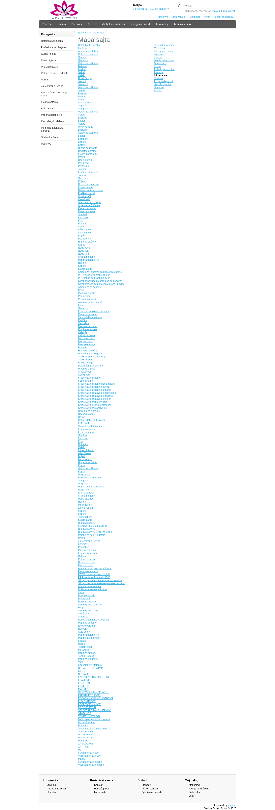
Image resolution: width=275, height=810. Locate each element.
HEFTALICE (84, 674)
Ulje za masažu (86, 529)
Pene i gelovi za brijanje (91, 486)
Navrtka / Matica (87, 737)
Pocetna (47, 24)
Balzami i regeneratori (90, 477)
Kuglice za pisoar (87, 329)
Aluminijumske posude (90, 302)
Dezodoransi (85, 238)
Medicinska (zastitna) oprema (94, 719)
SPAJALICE (84, 713)
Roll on (82, 262)
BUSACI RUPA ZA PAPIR (91, 668)
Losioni (82, 69)
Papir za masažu (87, 653)
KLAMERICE (85, 680)
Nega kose (84, 247)
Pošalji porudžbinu (224, 17)
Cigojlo (232, 805)
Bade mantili (85, 160)
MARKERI (83, 689)
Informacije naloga (164, 51)
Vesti (191, 795)
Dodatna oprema (87, 151)
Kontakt (158, 90)
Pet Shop (46, 143)
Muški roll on (85, 504)
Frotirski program (87, 154)
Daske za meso (86, 338)
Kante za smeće (87, 208)
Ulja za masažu (49, 66)
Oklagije (82, 332)
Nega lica (83, 250)
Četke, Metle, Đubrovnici (91, 420)
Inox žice (83, 217)
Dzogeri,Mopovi (86, 414)
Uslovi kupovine (163, 84)
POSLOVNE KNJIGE (89, 704)
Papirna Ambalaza (88, 571)
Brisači (82, 417)
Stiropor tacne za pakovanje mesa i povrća (101, 284)
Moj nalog (195, 17)
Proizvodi (76, 24)
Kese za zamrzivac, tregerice (94, 311)
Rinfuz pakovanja (87, 148)
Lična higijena (49, 60)
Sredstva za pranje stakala (92, 402)
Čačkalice (83, 323)
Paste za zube (86, 498)
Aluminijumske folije (89, 610)
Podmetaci (84, 296)
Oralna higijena (86, 256)
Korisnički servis (183, 24)
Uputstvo (92, 24)
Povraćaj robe (102, 788)
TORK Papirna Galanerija (92, 356)
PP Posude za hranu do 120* (94, 278)
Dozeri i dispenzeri (88, 184)
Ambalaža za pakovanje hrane (95, 568)
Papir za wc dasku (88, 659)
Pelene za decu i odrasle (54, 73)
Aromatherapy (86, 102)
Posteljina (83, 166)
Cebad (82, 181)
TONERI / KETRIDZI (89, 716)
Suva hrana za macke (90, 761)
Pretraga (158, 72)
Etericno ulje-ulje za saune (92, 526)
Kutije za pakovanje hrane (92, 589)
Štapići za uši (85, 269)
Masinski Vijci (85, 734)
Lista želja (194, 792)
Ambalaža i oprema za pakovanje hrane (100, 272)
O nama (61, 24)
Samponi (83, 138)
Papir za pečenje (87, 314)
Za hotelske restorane (90, 317)
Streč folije (84, 613)
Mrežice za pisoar (87, 326)
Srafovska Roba (50, 137)
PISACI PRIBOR (87, 701)
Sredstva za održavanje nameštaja (97, 392)
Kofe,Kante (84, 423)
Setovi (81, 72)
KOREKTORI (85, 683)
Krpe (80, 220)
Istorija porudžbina (164, 60)
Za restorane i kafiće (52, 86)
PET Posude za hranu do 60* (94, 275)
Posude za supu (87, 299)
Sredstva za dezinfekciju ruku (94, 728)
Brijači (81, 235)
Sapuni (82, 57)
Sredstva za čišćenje (89, 202)
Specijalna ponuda (140, 24)
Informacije (162, 24)
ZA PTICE (83, 746)
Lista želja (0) (179, 17)
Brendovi (146, 785)
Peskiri (45, 79)
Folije (81, 305)
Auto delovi (47, 108)
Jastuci (82, 169)
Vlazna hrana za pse (89, 755)
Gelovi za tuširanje (88, 63)
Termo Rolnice (86, 656)
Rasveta (82, 347)
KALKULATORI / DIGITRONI (93, 677)
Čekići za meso (86, 335)
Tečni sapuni (85, 516)
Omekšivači (84, 196)
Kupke (81, 244)
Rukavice (83, 223)
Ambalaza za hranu (113, 24)
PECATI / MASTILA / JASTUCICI (95, 698)
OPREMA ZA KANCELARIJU (93, 692)
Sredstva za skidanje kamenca (95, 405)
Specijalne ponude (164, 45)
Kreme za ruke (86, 492)
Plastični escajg (86, 293)
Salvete (82, 640)
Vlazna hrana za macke (91, 764)
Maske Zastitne (86, 722)
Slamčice (83, 308)
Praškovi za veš (86, 193)
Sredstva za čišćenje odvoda (94, 386)
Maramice (83, 650)
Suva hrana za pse (88, 752)
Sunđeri (82, 214)
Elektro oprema (49, 102)
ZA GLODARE (85, 743)
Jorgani (82, 175)
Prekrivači (83, 163)
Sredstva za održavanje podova (95, 396)
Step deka (83, 178)
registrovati (229, 11)
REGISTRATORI (87, 707)
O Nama (158, 78)
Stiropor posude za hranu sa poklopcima (100, 281)
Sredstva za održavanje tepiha (94, 399)
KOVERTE (84, 686)
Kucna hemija (48, 53)
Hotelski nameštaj (88, 350)
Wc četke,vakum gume (90, 426)
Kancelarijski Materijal (53, 121)
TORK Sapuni (85, 359)
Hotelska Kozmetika (52, 41)
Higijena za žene (87, 241)
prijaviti (216, 11)
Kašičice (82, 320)
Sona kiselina (85, 380)
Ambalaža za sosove (89, 287)
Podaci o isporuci (163, 81)
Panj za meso (85, 341)
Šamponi (83, 60)
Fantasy (82, 48)
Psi (80, 749)
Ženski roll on (85, 507)
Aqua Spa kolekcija (88, 51)
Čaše (81, 290)
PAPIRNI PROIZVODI (89, 695)
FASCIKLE (84, 671)
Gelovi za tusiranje (88, 54)
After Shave (84, 232)
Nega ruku (84, 253)
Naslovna (163, 17)
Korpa (207, 17)
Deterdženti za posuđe (90, 190)
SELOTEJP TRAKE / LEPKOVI (94, 710)
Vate (80, 662)
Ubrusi (81, 643)
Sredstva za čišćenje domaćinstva (96, 383)
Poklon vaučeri (150, 788)
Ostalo (81, 75)
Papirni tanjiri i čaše (89, 637)
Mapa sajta (98, 32)
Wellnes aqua (85, 126)
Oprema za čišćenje (89, 205)
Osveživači (84, 199)
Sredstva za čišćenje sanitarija (94, 389)
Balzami (82, 66)
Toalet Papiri (85, 647)
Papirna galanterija (51, 114)
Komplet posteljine (88, 172)
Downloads (160, 63)
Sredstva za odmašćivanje (92, 408)
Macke (81, 758)
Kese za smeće (86, 211)
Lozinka (158, 54)
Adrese (158, 57)
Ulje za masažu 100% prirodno (95, 532)
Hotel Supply (85, 78)
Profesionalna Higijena (53, 47)
